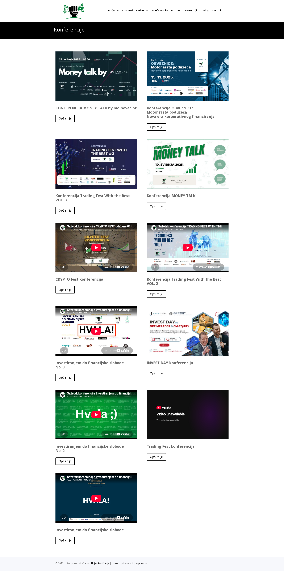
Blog (206, 10)
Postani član (192, 10)
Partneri (176, 10)
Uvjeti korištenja (100, 563)
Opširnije (65, 118)
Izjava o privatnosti (122, 563)
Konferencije (160, 10)
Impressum (141, 563)
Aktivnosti (142, 10)
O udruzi (127, 10)
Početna (113, 10)
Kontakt (217, 10)
